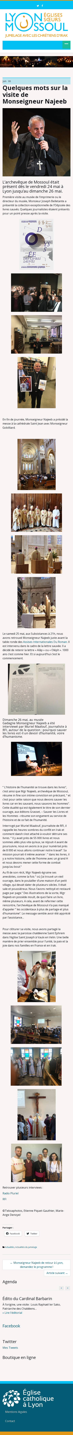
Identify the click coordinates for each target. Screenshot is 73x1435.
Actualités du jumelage (26, 1247)
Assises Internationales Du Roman (45, 642)
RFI (4, 1199)
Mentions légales (16, 1412)
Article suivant (57, 1273)
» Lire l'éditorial (12, 1313)
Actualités (9, 1247)
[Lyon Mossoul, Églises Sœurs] (36, 24)
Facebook (11, 1326)
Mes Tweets (10, 1348)
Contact (10, 1421)
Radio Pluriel (11, 1193)
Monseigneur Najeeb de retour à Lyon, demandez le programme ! (36, 1265)
